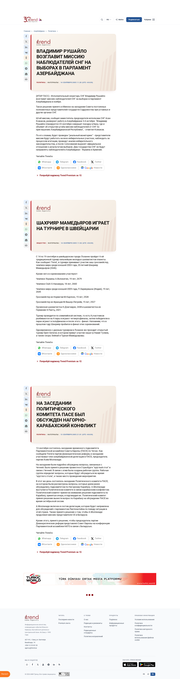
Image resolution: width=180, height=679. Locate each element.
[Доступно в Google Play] (147, 664)
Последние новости (66, 619)
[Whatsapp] (27, 664)
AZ (148, 674)
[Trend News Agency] (32, 618)
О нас (86, 619)
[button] (26, 36)
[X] (38, 664)
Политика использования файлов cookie (144, 637)
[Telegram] (48, 664)
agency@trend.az (31, 648)
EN (144, 674)
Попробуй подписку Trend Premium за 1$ (60, 175)
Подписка (113, 619)
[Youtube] (43, 664)
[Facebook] (32, 664)
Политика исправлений (93, 636)
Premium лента (64, 623)
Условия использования (144, 619)
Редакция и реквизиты (93, 623)
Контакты (88, 627)
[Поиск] (101, 19)
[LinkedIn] (54, 664)
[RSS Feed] (59, 664)
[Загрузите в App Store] (130, 664)
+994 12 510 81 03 (31, 645)
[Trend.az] (33, 19)
